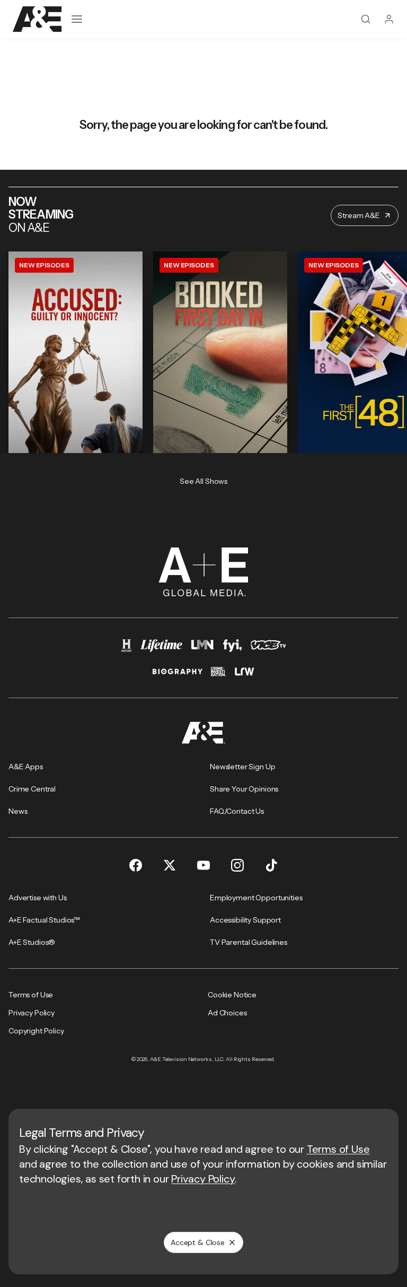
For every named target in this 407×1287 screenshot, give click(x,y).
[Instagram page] (237, 865)
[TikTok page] (271, 865)
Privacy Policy (203, 1179)
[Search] (365, 19)
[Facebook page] (135, 865)
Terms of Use (338, 1149)
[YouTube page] (203, 865)
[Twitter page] (169, 865)
